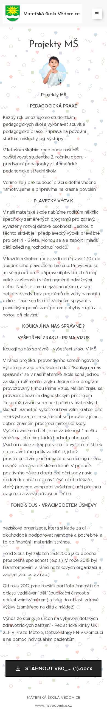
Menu (97, 14)
